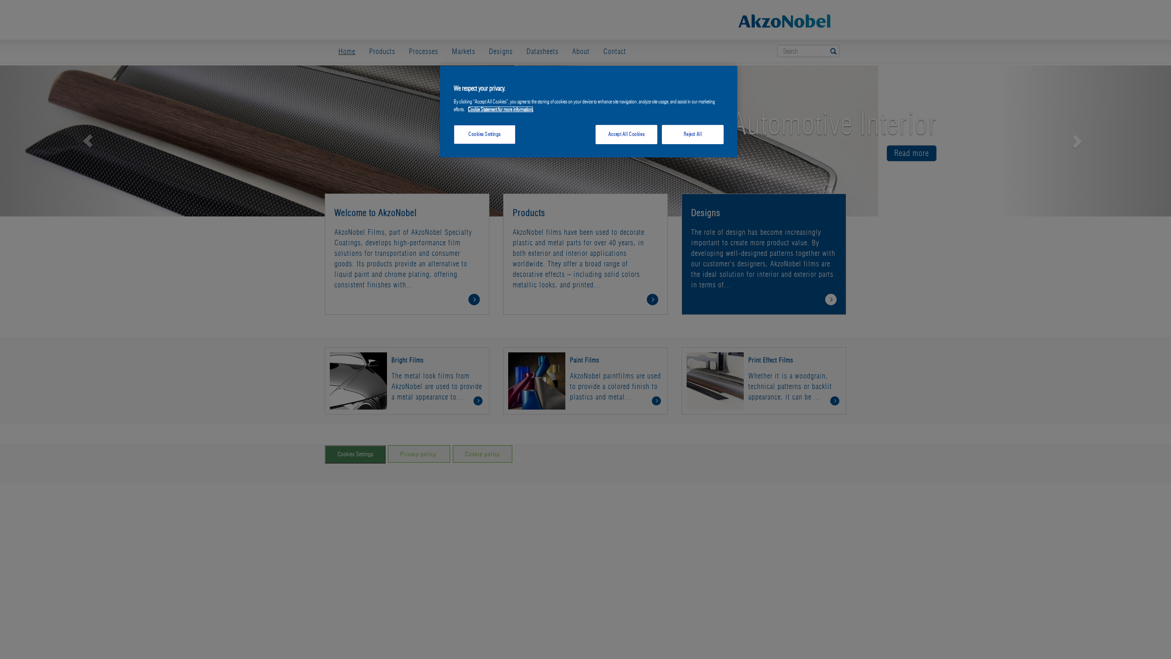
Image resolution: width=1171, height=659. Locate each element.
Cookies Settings (484, 134)
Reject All (693, 134)
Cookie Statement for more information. (500, 109)
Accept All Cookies (626, 134)
